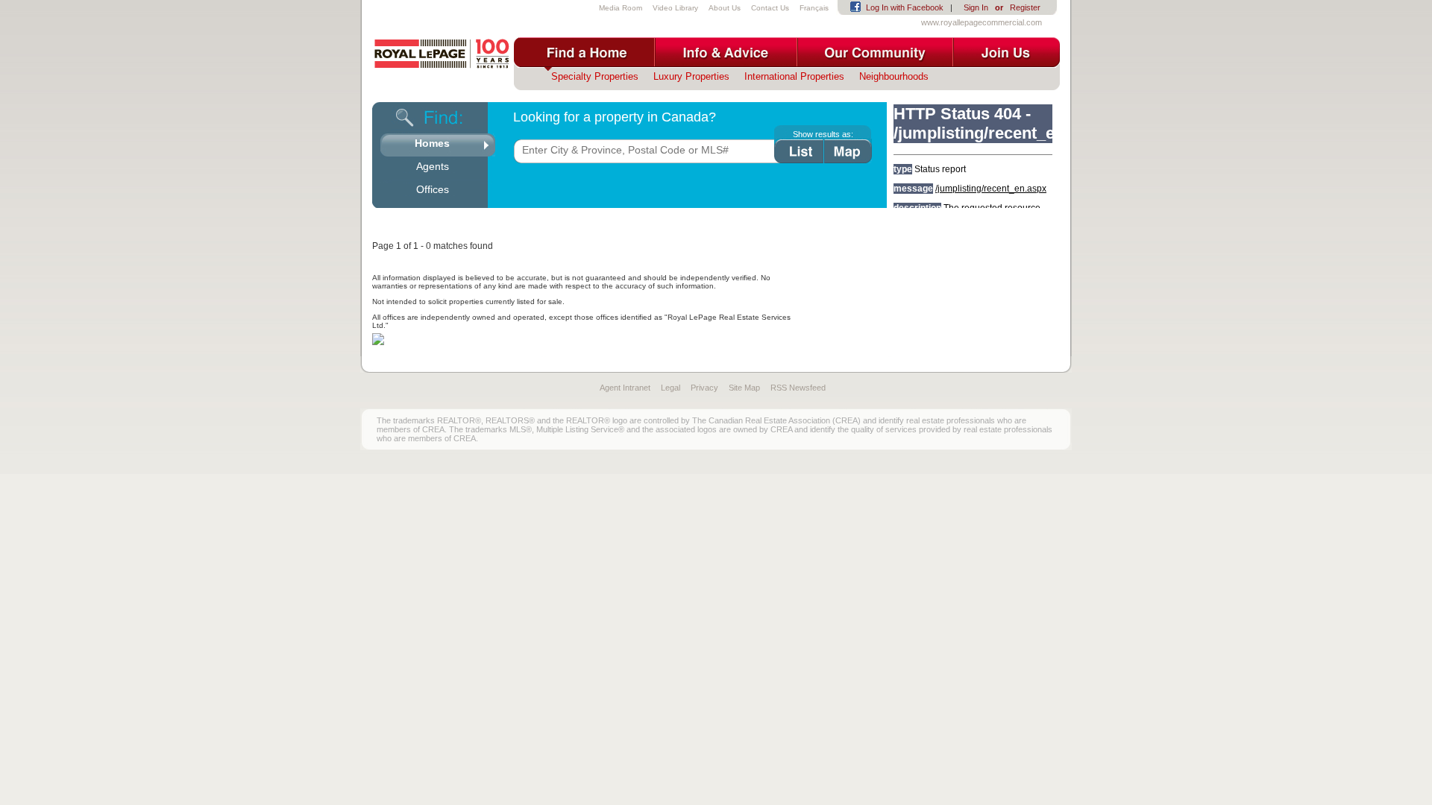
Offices (432, 189)
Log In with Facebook (904, 7)
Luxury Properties (691, 76)
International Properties (794, 76)
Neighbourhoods (894, 76)
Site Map (744, 387)
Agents (432, 166)
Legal (670, 387)
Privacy (704, 387)
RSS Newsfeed (798, 387)
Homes (432, 143)
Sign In (976, 7)
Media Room (620, 8)
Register (1025, 7)
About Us (725, 8)
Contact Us (770, 8)
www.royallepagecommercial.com (981, 22)
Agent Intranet (625, 387)
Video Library (675, 8)
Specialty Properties (594, 76)
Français (814, 8)
